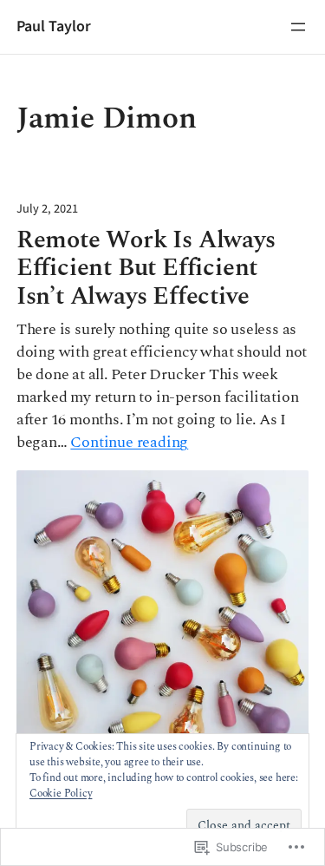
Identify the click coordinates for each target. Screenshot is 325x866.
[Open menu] (298, 26)
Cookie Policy (60, 793)
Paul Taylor (53, 26)
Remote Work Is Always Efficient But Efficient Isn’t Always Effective (146, 269)
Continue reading (129, 442)
